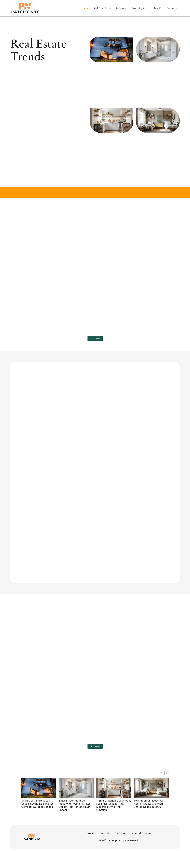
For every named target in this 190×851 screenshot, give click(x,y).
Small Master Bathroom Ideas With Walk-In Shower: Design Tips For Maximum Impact (75, 805)
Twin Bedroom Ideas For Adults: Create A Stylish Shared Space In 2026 (148, 803)
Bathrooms (121, 8)
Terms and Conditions (141, 833)
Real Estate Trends (102, 8)
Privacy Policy (121, 833)
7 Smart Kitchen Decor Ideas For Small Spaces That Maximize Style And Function (113, 805)
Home (85, 8)
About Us (157, 8)
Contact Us (172, 8)
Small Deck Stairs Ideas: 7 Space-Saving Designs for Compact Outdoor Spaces (37, 803)
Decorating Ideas (139, 8)
